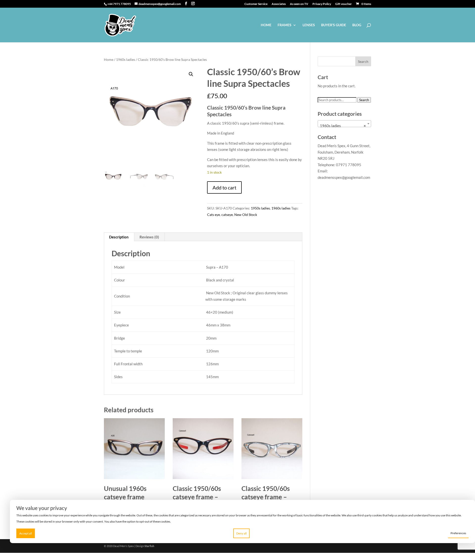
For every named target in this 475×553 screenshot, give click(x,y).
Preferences (458, 533)
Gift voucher (343, 4)
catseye (227, 214)
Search (364, 100)
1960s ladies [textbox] (343, 125)
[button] (191, 74)
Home (266, 25)
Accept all (25, 533)
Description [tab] (119, 237)
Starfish (149, 546)
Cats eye (213, 214)
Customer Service (255, 4)
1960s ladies (125, 59)
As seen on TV (299, 4)
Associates (279, 4)
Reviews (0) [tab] (149, 237)
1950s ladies (260, 208)
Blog (356, 25)
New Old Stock (245, 214)
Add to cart (224, 187)
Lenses (309, 25)
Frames (284, 25)
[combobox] (344, 123)
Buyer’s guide (333, 25)
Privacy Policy (321, 4)
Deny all (241, 533)
